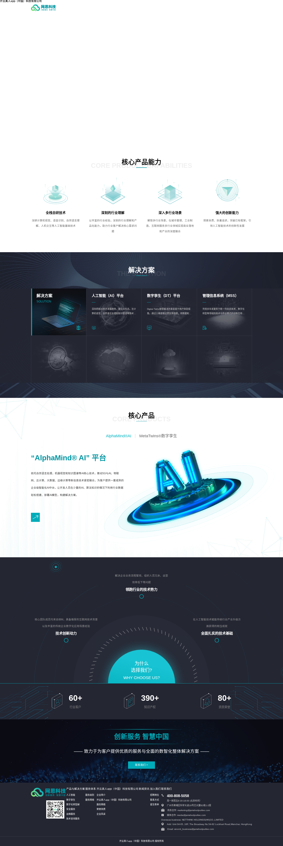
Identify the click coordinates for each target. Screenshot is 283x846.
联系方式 (154, 800)
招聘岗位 (154, 795)
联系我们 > (141, 765)
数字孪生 (70, 800)
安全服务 (70, 809)
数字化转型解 (73, 804)
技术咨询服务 (73, 818)
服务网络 (89, 800)
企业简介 (101, 795)
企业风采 (101, 814)
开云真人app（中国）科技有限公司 (114, 800)
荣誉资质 (101, 809)
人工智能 (70, 795)
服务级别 (89, 795)
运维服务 (70, 814)
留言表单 (154, 804)
